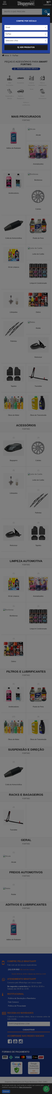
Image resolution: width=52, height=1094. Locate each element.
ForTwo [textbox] (8, 34)
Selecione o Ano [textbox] (11, 41)
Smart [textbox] (7, 27)
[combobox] (26, 27)
